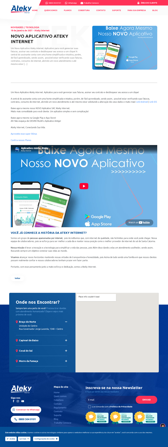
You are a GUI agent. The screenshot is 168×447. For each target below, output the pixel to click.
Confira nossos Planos (21, 140)
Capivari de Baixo (28, 340)
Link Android (142, 102)
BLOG (155, 10)
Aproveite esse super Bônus (24, 134)
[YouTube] (22, 401)
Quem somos (50, 10)
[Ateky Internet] (21, 9)
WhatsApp (72, 3)
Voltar (17, 278)
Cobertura (84, 10)
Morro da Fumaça (28, 361)
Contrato (58, 411)
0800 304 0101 (55, 3)
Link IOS (153, 102)
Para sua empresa (137, 10)
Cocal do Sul (25, 350)
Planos (68, 10)
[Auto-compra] (162, 426)
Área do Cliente (149, 3)
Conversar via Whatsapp (28, 410)
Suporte (116, 10)
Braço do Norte (27, 321)
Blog (56, 419)
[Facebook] (13, 401)
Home (35, 10)
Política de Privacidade (121, 407)
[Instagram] (18, 401)
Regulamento (60, 407)
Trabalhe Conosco (91, 3)
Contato (101, 10)
